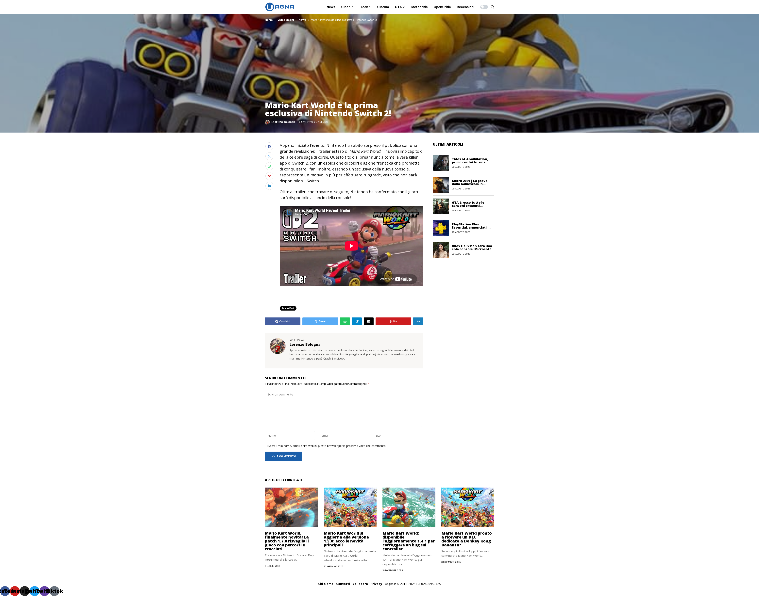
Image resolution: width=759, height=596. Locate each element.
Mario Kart (288, 308)
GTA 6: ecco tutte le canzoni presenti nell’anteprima (468, 205)
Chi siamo (325, 584)
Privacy (376, 584)
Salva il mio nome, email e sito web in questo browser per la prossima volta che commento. (327, 446)
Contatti (343, 584)
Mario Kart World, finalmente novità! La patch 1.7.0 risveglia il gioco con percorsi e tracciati (287, 541)
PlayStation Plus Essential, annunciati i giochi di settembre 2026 (472, 227)
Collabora (360, 584)
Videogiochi (286, 19)
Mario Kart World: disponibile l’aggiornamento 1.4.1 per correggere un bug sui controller (408, 541)
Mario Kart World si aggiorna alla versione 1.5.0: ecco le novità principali (346, 539)
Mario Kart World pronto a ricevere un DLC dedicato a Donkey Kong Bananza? (466, 539)
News (302, 19)
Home (269, 19)
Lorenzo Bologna (283, 122)
